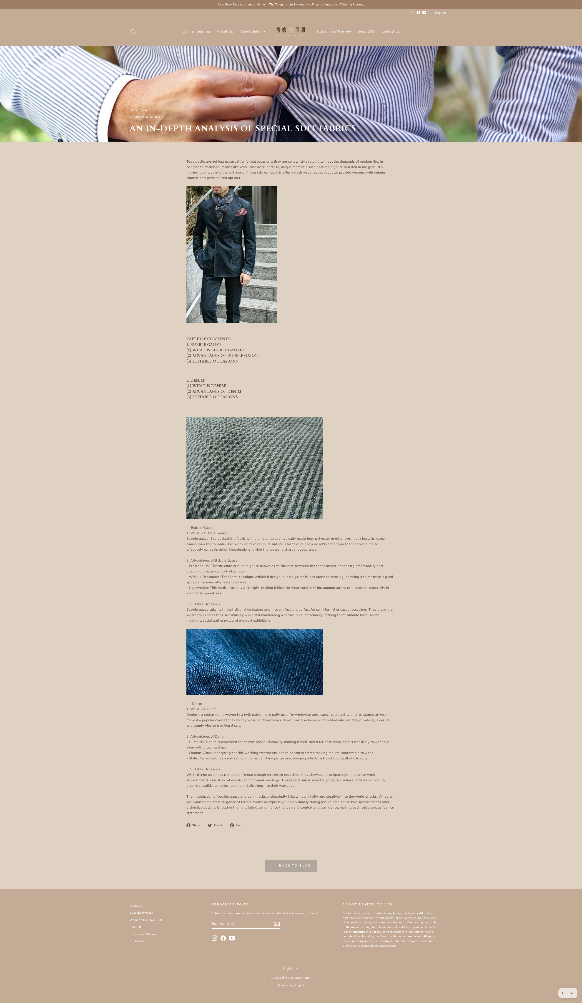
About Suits (251, 31)
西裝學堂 (135, 117)
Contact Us (390, 31)
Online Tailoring (196, 31)
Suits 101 (366, 31)
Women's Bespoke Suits (146, 920)
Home (134, 110)
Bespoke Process (141, 913)
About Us (225, 31)
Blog (143, 110)
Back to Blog (294, 866)
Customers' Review (334, 31)
